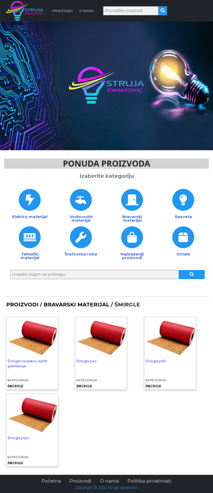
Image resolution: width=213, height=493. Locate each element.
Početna (51, 481)
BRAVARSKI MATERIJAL (76, 304)
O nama (109, 481)
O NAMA (86, 11)
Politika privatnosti (149, 481)
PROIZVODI (62, 11)
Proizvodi (80, 481)
